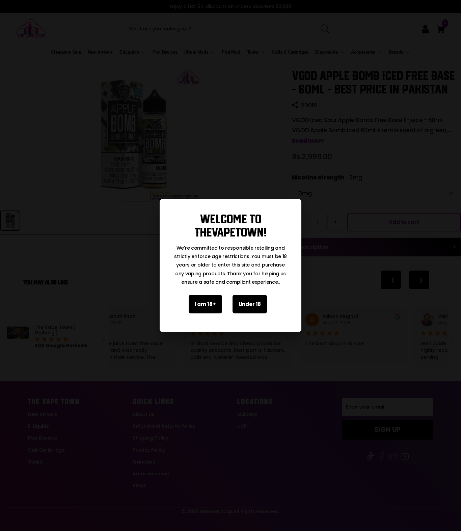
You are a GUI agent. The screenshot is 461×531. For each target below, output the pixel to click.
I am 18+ (205, 304)
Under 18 (250, 304)
